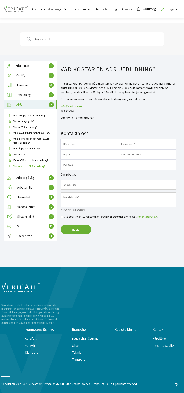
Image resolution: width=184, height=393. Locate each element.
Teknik (76, 352)
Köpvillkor (159, 339)
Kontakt (128, 9)
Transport (78, 359)
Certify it (31, 339)
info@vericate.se (71, 106)
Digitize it (31, 352)
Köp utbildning (106, 9)
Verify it (30, 346)
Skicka (76, 229)
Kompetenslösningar (47, 9)
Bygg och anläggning (85, 339)
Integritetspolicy (164, 346)
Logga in (172, 9)
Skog (75, 346)
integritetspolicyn (147, 216)
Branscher (78, 9)
